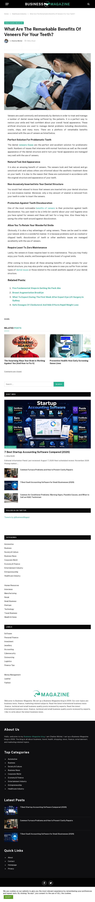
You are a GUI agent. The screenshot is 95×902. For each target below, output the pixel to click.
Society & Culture (11, 552)
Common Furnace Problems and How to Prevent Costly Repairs (46, 470)
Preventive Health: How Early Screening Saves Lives (69, 362)
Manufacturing (10, 593)
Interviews (8, 589)
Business (8, 548)
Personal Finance (11, 638)
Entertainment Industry (13, 568)
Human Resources (11, 585)
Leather (7, 679)
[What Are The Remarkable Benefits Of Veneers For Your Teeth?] (47, 81)
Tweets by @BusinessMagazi (16, 517)
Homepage (12, 865)
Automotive (9, 544)
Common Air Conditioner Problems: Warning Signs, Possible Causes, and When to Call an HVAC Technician (54, 496)
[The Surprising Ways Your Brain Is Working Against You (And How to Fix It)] (24, 345)
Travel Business (10, 613)
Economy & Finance (12, 564)
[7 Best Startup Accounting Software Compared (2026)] (47, 424)
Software (8, 634)
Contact (11, 861)
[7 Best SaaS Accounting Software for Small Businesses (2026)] (11, 485)
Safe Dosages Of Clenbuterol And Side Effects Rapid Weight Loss (45, 305)
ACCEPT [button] (8, 897)
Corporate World (10, 560)
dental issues (22, 270)
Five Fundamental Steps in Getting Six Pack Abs (36, 288)
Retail (6, 597)
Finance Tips (9, 665)
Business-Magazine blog (34, 736)
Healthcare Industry (14, 23)
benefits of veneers (46, 208)
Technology (10, 447)
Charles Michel (17, 41)
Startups (7, 605)
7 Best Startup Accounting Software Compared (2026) (37, 452)
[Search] (88, 4)
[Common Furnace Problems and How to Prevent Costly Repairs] (11, 473)
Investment (8, 641)
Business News (10, 556)
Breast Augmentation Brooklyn (28, 292)
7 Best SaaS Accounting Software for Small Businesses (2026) (47, 482)
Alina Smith (10, 456)
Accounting (9, 649)
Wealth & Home (10, 617)
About (10, 858)
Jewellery (8, 645)
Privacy (11, 869)
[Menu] (7, 4)
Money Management (12, 675)
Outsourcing (9, 657)
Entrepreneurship (11, 572)
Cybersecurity (9, 653)
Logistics (8, 661)
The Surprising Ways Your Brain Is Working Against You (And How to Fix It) (24, 362)
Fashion (7, 683)
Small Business (10, 601)
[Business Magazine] (47, 4)
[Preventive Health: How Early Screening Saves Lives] (70, 345)
